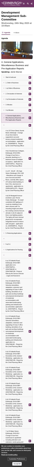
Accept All (17, 464)
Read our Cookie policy (9, 454)
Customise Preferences (17, 459)
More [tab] (17, 33)
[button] (24, 3)
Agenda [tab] (7, 32)
